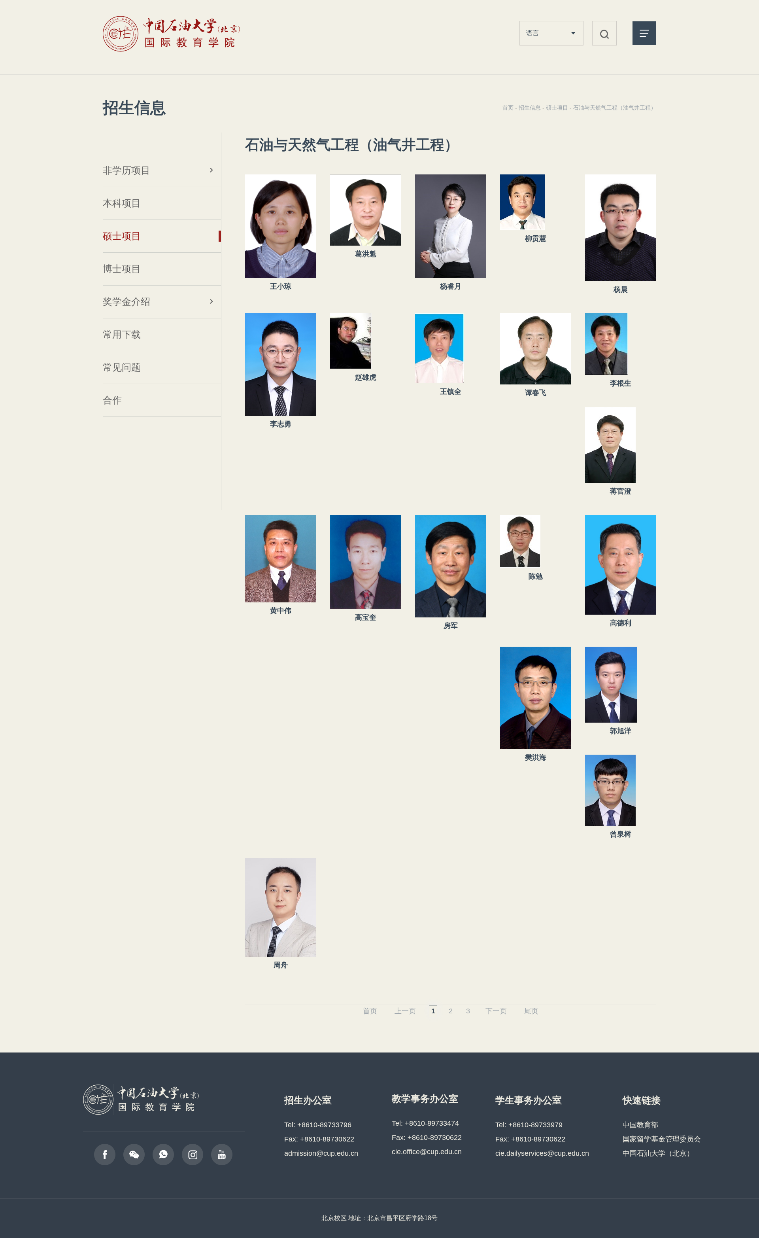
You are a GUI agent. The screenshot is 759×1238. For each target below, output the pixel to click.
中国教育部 (640, 1125)
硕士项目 (122, 236)
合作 (112, 400)
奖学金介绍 (126, 301)
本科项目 (122, 203)
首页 (508, 107)
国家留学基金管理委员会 (662, 1139)
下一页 (496, 1011)
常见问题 (122, 367)
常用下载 (122, 334)
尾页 (531, 1011)
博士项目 (122, 268)
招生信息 (530, 107)
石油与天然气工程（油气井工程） (614, 107)
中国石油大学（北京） (658, 1153)
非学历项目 (126, 170)
